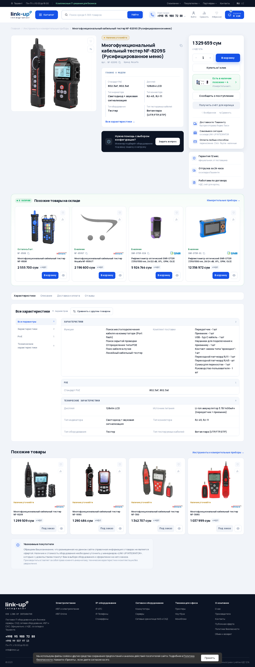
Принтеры (180, 608)
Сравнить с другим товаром (93, 311)
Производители (223, 613)
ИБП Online (61, 613)
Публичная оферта (224, 624)
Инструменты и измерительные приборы (46, 28)
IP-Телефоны (102, 613)
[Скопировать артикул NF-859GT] (86, 253)
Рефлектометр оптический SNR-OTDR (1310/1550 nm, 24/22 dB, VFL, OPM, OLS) (153, 260)
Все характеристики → (120, 121)
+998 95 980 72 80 (20, 636)
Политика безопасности (227, 629)
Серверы (139, 613)
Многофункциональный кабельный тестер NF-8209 (37, 513)
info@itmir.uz (12, 649)
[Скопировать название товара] (181, 45)
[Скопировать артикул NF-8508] (28, 253)
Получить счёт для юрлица (216, 105)
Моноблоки (180, 618)
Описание (46, 295)
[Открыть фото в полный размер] (53, 73)
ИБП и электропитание (67, 608)
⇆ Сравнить (225, 112)
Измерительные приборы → (223, 200)
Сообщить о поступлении (216, 96)
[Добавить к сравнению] (62, 219)
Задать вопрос (168, 141)
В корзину (228, 58)
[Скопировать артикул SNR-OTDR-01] (204, 253)
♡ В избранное (208, 112)
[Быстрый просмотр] (63, 275)
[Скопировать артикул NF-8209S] (119, 62)
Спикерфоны (102, 618)
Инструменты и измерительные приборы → (218, 452)
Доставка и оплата (68, 295)
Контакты (225, 3)
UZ (242, 3)
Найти (135, 14)
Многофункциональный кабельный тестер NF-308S (214, 513)
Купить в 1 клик (216, 67)
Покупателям (191, 3)
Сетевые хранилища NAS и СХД (151, 618)
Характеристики (25, 295)
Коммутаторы (142, 608)
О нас (218, 608)
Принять (210, 658)
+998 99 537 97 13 (17, 640)
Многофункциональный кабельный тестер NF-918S (96, 513)
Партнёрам (209, 3)
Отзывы (90, 295)
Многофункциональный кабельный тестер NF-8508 (41, 260)
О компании (174, 3)
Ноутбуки (180, 613)
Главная (15, 28)
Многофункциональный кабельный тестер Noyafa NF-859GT (98, 260)
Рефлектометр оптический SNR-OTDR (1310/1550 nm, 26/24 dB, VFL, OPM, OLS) (210, 260)
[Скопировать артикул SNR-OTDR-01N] (148, 253)
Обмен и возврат (223, 634)
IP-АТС (99, 608)
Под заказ (48, 528)
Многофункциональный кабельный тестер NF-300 (155, 513)
